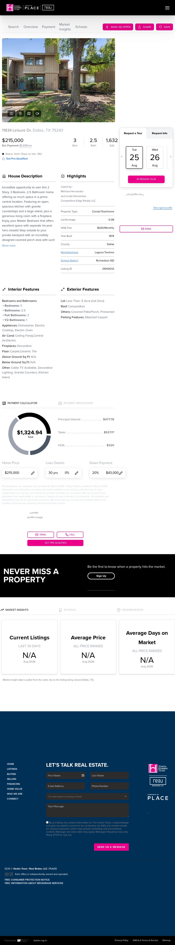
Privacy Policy (121, 940)
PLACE (53, 868)
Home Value (14, 788)
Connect (12, 798)
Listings (12, 769)
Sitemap (166, 940)
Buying (11, 774)
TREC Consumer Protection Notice (27, 879)
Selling (11, 779)
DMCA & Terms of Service (145, 940)
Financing (13, 784)
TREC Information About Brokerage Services (33, 883)
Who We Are (14, 793)
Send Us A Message (111, 847)
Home (10, 764)
